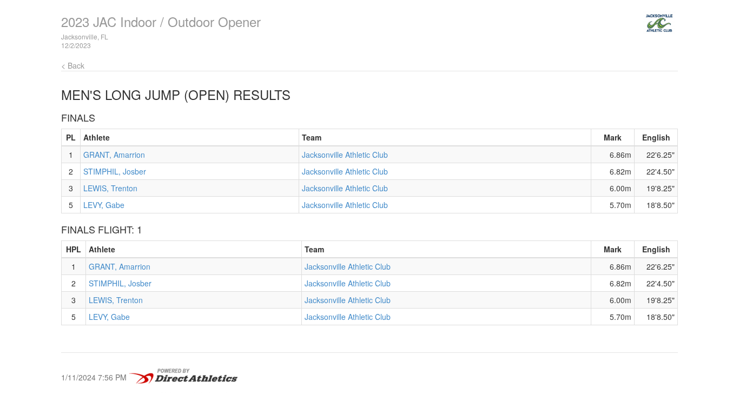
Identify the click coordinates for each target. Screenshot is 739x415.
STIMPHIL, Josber (114, 171)
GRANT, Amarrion (114, 154)
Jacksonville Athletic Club (345, 154)
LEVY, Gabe (103, 204)
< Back (72, 65)
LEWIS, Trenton (110, 188)
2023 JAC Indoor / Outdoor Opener (161, 21)
